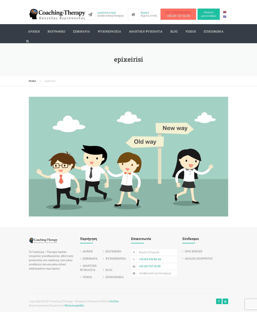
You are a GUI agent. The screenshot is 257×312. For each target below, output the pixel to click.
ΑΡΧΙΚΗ (34, 31)
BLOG (174, 31)
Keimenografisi (74, 305)
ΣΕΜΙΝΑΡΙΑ (81, 31)
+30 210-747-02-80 (178, 15)
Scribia (114, 301)
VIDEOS (190, 31)
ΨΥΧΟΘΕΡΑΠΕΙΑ (109, 31)
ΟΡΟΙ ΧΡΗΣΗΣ (193, 251)
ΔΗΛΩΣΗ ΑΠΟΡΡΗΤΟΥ (199, 258)
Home (32, 80)
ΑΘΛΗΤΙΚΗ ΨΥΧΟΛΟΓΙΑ (146, 31)
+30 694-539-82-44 (150, 259)
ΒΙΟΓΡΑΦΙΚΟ (56, 31)
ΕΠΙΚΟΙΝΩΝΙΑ (214, 31)
